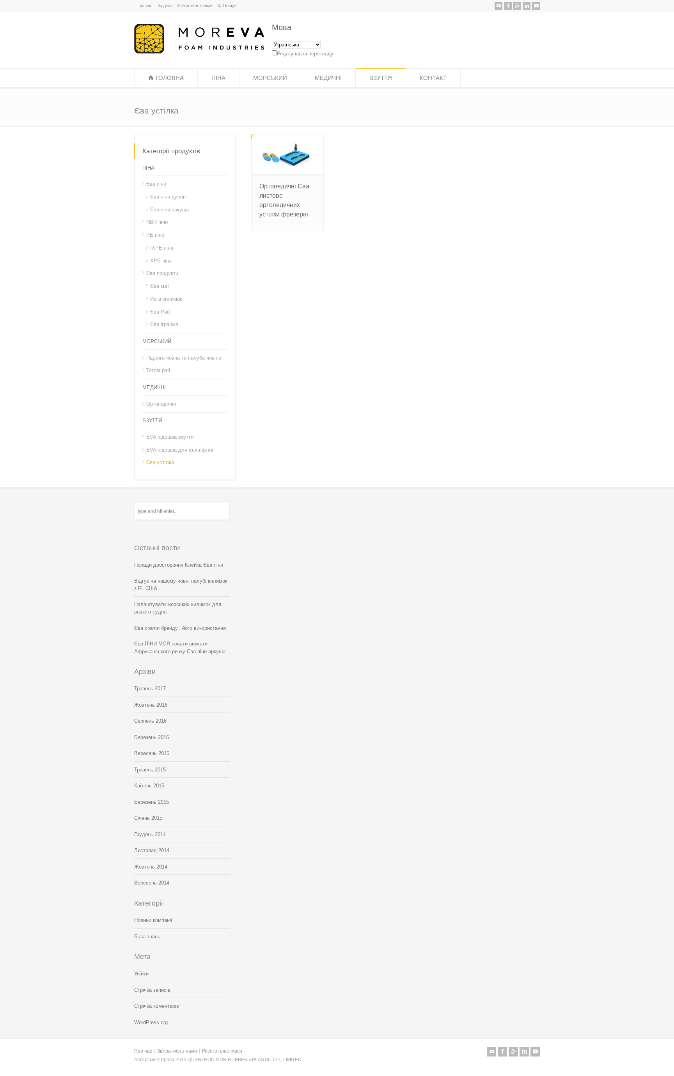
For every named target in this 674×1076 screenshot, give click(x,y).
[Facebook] (508, 6)
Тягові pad (158, 370)
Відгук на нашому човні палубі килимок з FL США (180, 585)
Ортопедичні (161, 403)
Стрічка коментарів (156, 1006)
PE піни (155, 235)
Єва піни (156, 184)
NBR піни (157, 222)
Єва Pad (160, 311)
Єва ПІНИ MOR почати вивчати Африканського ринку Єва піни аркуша (179, 647)
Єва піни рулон (168, 197)
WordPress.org (151, 1022)
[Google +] (517, 6)
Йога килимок (166, 299)
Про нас (145, 5)
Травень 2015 (150, 770)
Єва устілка (160, 462)
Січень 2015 (148, 818)
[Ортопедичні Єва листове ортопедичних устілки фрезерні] (287, 154)
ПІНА (218, 77)
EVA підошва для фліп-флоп (180, 449)
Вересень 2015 (151, 753)
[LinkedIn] (526, 6)
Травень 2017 (150, 688)
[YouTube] (536, 6)
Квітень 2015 (149, 786)
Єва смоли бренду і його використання (180, 628)
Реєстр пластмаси (222, 1051)
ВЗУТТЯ (380, 77)
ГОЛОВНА (170, 77)
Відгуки (165, 5)
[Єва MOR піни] (199, 52)
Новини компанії (153, 920)
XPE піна (161, 260)
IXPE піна (161, 248)
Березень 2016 (151, 737)
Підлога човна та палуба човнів (183, 357)
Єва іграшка (164, 324)
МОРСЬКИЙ (270, 77)
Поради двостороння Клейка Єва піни (178, 565)
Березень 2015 (151, 802)
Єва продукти (162, 273)
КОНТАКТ (433, 77)
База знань (147, 937)
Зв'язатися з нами (195, 5)
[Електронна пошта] (498, 6)
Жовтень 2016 (150, 705)
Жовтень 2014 (150, 867)
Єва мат (159, 286)
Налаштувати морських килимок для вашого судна (177, 608)
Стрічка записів (152, 990)
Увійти (141, 974)
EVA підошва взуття (169, 437)
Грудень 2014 (150, 834)
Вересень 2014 (151, 883)
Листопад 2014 (151, 850)
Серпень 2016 (150, 721)
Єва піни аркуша (169, 209)
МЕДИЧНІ (328, 77)
